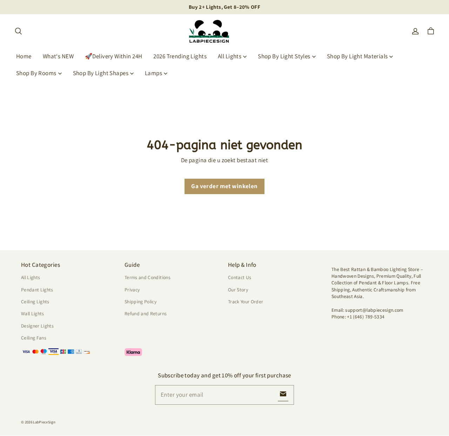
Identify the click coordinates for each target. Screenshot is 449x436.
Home (24, 56)
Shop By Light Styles (284, 56)
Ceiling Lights (35, 301)
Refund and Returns (146, 313)
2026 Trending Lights (180, 56)
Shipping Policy (140, 301)
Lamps (153, 73)
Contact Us (239, 277)
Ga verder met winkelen (224, 186)
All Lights (229, 56)
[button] (18, 31)
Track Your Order (245, 301)
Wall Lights (32, 313)
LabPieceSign (44, 422)
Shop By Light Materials (357, 56)
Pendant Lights (37, 289)
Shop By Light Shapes (101, 73)
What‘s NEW (58, 56)
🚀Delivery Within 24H (113, 56)
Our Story (238, 289)
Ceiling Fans (33, 338)
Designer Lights (37, 326)
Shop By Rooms (36, 73)
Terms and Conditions (147, 277)
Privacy (132, 289)
